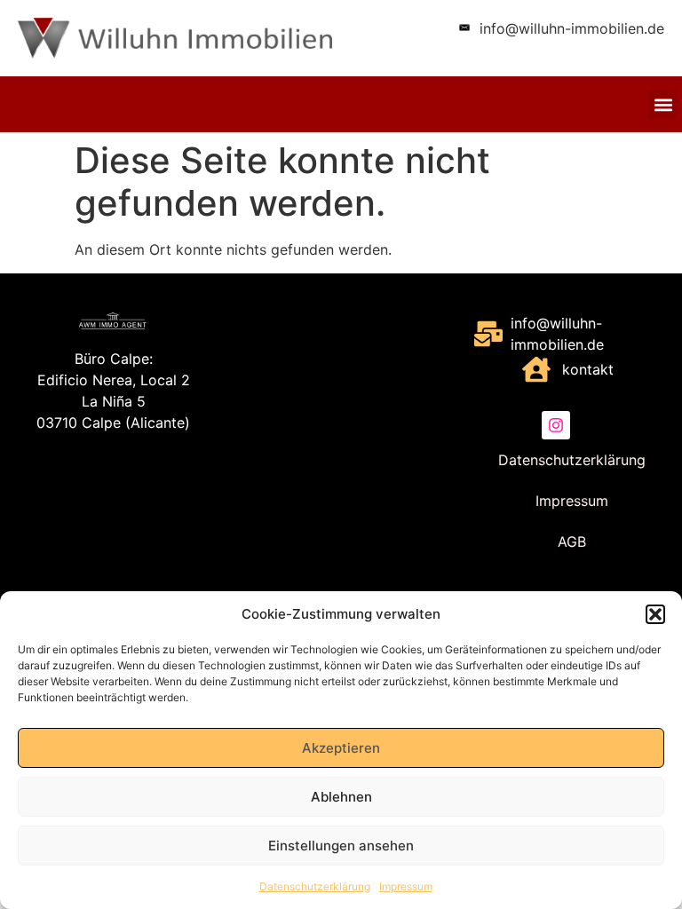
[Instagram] (556, 425)
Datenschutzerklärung (314, 886)
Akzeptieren (341, 747)
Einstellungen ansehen (341, 845)
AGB (572, 541)
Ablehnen (341, 796)
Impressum (405, 886)
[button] (655, 614)
